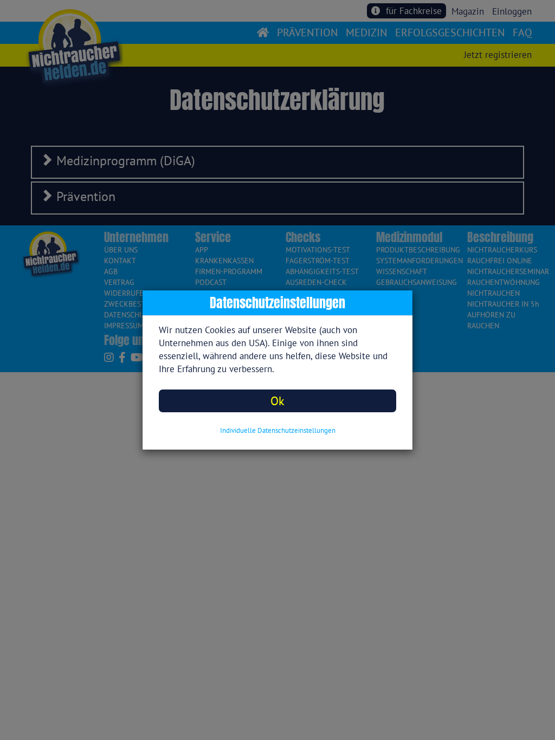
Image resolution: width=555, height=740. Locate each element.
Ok (277, 400)
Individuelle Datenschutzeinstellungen (277, 430)
